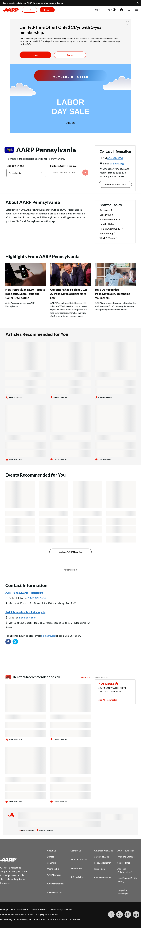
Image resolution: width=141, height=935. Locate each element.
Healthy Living (107, 224)
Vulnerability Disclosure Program (15, 919)
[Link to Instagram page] (127, 914)
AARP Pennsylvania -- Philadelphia (25, 612)
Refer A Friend (77, 877)
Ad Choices (39, 919)
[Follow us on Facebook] (8, 641)
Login (109, 9)
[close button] (127, 23)
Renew (70, 55)
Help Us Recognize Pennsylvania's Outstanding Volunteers (112, 293)
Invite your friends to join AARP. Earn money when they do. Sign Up (33, 3)
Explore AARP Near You (63, 165)
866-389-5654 (115, 158)
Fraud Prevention (108, 219)
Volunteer (51, 862)
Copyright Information (47, 914)
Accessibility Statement (61, 909)
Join (35, 55)
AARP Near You (54, 892)
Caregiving (105, 214)
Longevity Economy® (122, 892)
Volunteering (106, 233)
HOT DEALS (106, 683)
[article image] (25, 285)
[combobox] (70, 172)
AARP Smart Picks (55, 883)
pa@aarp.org (117, 163)
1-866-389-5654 (37, 598)
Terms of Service (39, 909)
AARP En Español (78, 859)
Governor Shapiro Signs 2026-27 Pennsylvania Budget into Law (69, 293)
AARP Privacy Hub (19, 909)
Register (98, 10)
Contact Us (75, 850)
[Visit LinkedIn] (136, 914)
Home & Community (110, 228)
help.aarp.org (48, 635)
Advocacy (105, 210)
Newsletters (76, 868)
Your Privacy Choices (58, 919)
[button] (129, 9)
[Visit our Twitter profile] (15, 641)
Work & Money (107, 238)
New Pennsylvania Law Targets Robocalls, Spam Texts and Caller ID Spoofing (25, 293)
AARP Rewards (54, 874)
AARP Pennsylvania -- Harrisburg (24, 592)
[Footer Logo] (15, 860)
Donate (50, 856)
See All (84, 677)
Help (121, 9)
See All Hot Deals (107, 699)
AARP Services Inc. (103, 877)
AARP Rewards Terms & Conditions (16, 914)
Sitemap (4, 909)
